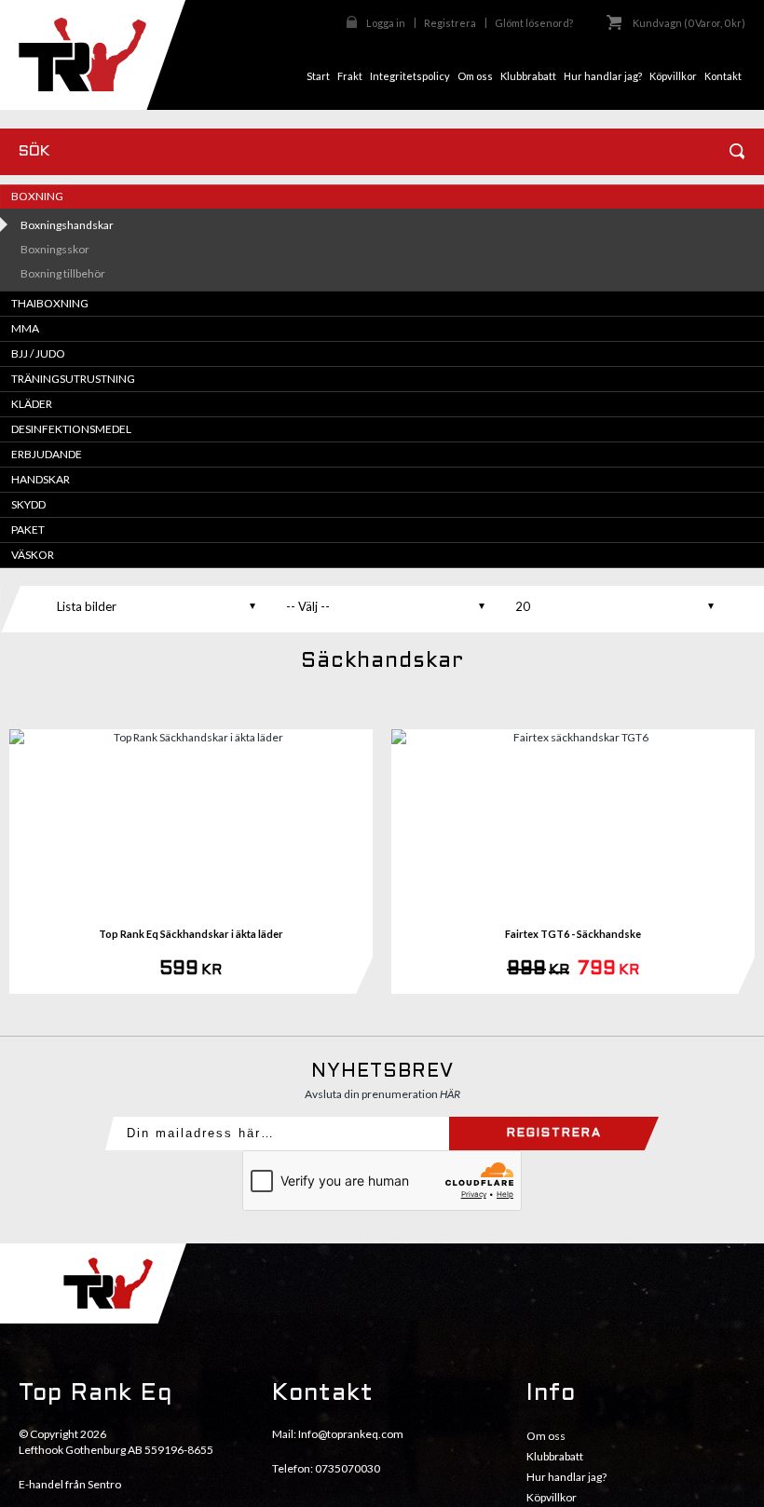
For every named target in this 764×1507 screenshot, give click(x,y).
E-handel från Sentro (70, 1484)
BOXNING (37, 196)
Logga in (385, 23)
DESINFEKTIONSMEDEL (71, 429)
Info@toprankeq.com (350, 1434)
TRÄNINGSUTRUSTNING (73, 379)
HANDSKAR (40, 479)
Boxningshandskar (67, 225)
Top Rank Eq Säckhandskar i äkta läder (191, 934)
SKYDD (28, 504)
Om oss (546, 1436)
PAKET (28, 529)
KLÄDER (31, 404)
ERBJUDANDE (46, 454)
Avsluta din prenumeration (382, 1094)
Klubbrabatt (554, 1456)
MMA (25, 328)
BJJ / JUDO (38, 353)
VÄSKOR (32, 555)
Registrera (450, 23)
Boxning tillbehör (62, 273)
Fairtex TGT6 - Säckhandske (573, 934)
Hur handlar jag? (566, 1477)
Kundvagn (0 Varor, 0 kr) (689, 23)
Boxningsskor (54, 249)
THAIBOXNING (50, 303)
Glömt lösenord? (534, 23)
